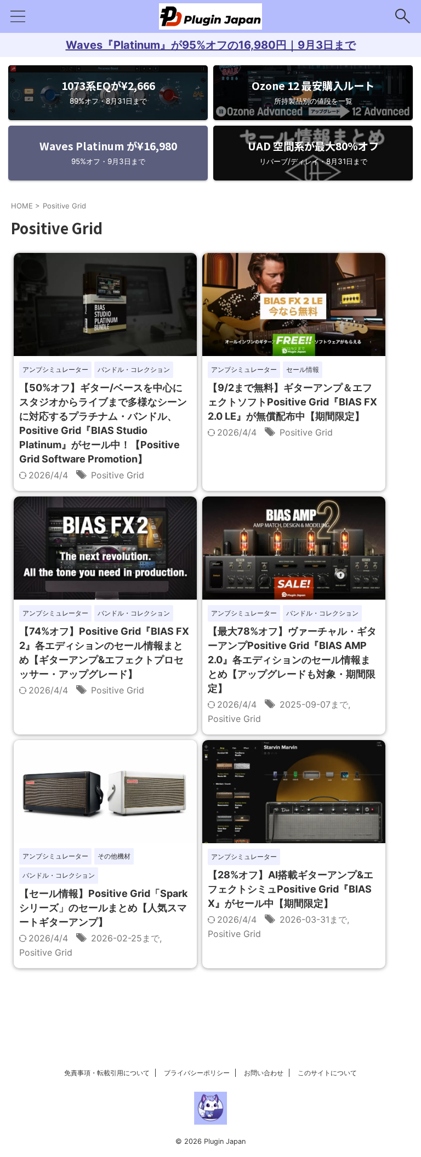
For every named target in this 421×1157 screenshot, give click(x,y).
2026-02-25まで (125, 938)
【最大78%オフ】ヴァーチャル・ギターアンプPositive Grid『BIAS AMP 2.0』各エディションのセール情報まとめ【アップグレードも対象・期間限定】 (292, 659)
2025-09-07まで (314, 704)
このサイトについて (327, 1073)
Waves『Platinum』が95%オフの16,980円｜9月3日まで (211, 45)
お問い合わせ (263, 1073)
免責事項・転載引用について (107, 1073)
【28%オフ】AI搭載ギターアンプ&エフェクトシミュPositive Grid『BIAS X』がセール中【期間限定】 (290, 889)
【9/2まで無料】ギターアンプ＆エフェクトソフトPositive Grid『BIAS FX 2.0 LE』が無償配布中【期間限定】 (292, 402)
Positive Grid (117, 475)
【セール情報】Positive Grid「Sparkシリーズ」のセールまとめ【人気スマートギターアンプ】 (103, 908)
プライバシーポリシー (197, 1073)
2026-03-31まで (313, 919)
